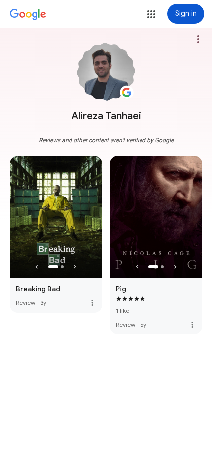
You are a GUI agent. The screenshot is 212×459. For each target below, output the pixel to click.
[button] (151, 14)
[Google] (28, 15)
